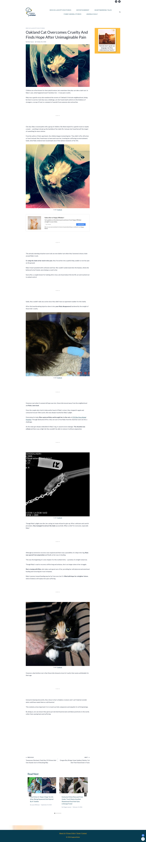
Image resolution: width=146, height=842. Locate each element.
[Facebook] (116, 1)
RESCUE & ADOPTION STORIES (60, 10)
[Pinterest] (119, 1)
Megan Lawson (67, 807)
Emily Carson (30, 42)
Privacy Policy (70, 833)
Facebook (59, 209)
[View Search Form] (120, 12)
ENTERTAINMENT (82, 10)
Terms (78, 833)
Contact (84, 833)
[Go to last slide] (30, 794)
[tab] (54, 813)
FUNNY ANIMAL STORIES (72, 14)
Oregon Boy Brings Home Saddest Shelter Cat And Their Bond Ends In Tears (75, 760)
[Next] (85, 794)
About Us (62, 833)
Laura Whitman (36, 804)
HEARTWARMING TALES (103, 10)
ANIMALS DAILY (92, 14)
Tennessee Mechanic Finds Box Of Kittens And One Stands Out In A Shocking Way (41, 760)
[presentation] (42, 785)
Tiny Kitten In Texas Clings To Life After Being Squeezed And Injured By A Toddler (41, 799)
